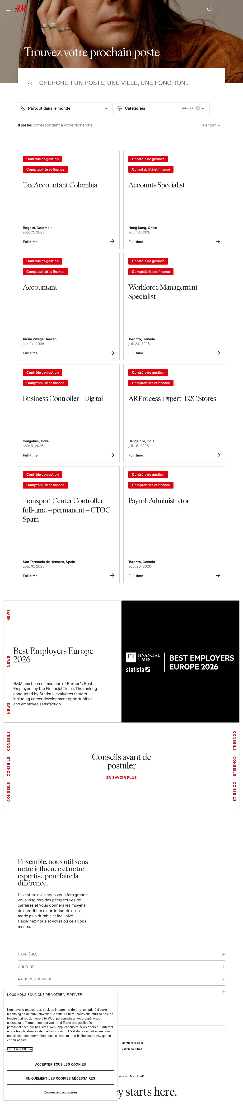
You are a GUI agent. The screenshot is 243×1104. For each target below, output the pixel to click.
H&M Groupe (30, 992)
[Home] (20, 10)
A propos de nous (35, 979)
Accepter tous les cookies (60, 1064)
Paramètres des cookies (60, 1092)
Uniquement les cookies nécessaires (60, 1078)
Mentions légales (133, 1042)
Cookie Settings (132, 1048)
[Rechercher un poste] (207, 9)
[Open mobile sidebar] (10, 9)
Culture (26, 967)
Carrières (27, 954)
